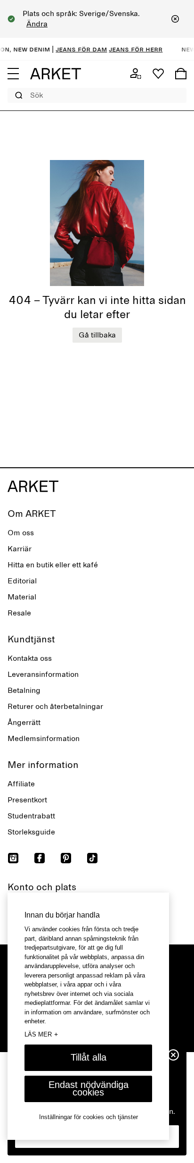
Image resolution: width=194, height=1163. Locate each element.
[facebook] (39, 858)
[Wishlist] (158, 73)
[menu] (13, 73)
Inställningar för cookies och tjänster (88, 1117)
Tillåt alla (88, 1057)
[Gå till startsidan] (55, 73)
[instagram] (13, 858)
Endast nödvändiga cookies (88, 1088)
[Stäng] (175, 19)
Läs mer (41, 1034)
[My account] (135, 73)
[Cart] (180, 73)
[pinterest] (66, 858)
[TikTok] (92, 858)
